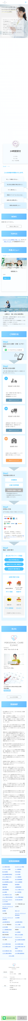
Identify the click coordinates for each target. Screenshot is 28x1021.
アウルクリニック (18, 937)
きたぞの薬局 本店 (18, 950)
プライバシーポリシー (12, 536)
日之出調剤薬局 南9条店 (7, 874)
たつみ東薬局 (17, 932)
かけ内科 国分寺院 (18, 899)
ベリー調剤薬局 (18, 877)
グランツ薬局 (17, 924)
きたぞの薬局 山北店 (6, 946)
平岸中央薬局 (17, 871)
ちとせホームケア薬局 (19, 866)
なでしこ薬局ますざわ (6, 877)
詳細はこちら (6, 278)
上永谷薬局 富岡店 (18, 922)
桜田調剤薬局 (5, 884)
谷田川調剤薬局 (5, 889)
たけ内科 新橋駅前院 (6, 904)
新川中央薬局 (5, 871)
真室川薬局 (4, 887)
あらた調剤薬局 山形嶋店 (7, 882)
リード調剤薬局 (18, 869)
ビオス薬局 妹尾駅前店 (19, 953)
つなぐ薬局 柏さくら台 (7, 894)
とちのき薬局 (17, 874)
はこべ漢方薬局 (18, 892)
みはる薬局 (4, 892)
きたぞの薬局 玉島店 (19, 944)
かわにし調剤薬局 (18, 882)
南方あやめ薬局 (5, 879)
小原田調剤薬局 (18, 887)
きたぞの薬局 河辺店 (6, 944)
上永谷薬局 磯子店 (6, 922)
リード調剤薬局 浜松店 (7, 929)
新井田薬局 (17, 884)
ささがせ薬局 (5, 927)
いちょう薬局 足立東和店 (7, 897)
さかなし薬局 (11, 956)
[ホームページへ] (5, 3)
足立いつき (17, 910)
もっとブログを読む (14, 697)
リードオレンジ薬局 (6, 869)
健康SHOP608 (5, 932)
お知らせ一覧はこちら (14, 226)
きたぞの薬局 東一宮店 (7, 950)
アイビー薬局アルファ (19, 889)
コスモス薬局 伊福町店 (7, 953)
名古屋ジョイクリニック (7, 937)
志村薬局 (4, 910)
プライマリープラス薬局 (20, 927)
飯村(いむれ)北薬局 (19, 934)
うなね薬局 (17, 917)
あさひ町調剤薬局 (18, 879)
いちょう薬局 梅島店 (19, 897)
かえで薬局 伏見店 (6, 866)
